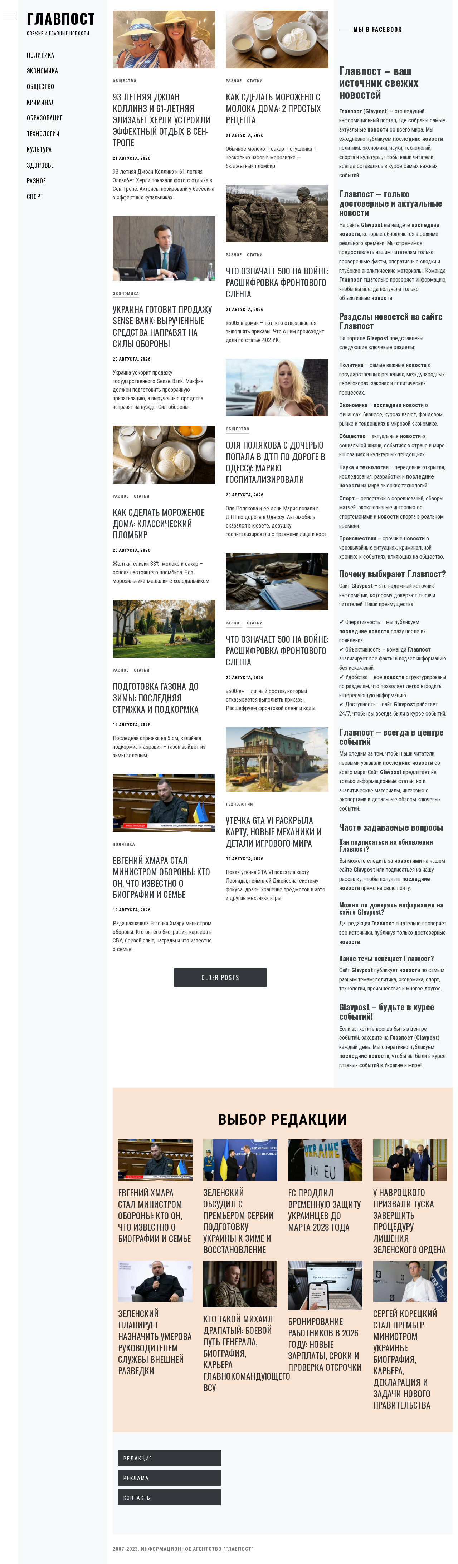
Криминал (41, 102)
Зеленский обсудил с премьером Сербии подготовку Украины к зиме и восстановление (238, 1221)
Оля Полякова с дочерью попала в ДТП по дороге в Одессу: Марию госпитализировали (275, 461)
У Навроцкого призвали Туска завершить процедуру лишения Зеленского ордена (409, 1221)
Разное (36, 181)
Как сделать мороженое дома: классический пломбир (158, 523)
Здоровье (40, 165)
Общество (40, 86)
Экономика (42, 70)
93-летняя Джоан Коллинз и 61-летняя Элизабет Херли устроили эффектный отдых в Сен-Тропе (161, 119)
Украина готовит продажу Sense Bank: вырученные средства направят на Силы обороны (162, 326)
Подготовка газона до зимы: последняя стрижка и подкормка (156, 697)
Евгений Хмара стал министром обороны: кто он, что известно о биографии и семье (161, 877)
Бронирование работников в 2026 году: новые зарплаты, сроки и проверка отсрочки (325, 1344)
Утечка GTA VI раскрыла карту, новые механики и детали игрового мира (274, 831)
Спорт (35, 196)
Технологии (43, 133)
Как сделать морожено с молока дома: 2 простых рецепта (273, 108)
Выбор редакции (282, 1119)
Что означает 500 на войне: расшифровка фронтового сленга (277, 282)
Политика (40, 55)
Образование (45, 118)
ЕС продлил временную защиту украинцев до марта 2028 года (324, 1209)
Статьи (255, 81)
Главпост (61, 18)
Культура (39, 149)
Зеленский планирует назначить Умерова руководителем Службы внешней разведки (155, 1342)
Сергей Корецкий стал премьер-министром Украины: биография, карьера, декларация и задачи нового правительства (405, 1359)
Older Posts (220, 977)
